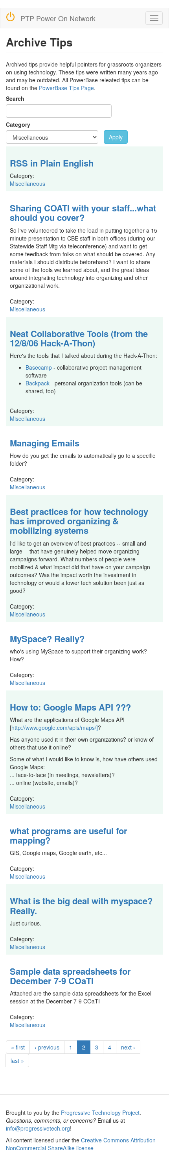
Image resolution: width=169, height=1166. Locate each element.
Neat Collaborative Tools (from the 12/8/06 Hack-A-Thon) (79, 338)
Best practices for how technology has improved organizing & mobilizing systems (79, 521)
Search (15, 98)
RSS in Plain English (52, 163)
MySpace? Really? (47, 638)
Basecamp (39, 367)
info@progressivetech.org (38, 1128)
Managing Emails (44, 443)
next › (128, 1047)
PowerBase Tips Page (66, 88)
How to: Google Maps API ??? (70, 707)
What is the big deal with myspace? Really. (81, 905)
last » (17, 1060)
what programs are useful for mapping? (68, 835)
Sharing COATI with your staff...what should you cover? (83, 213)
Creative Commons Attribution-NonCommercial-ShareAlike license (82, 1144)
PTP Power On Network (58, 18)
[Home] (10, 16)
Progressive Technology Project (100, 1112)
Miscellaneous (27, 183)
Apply (116, 137)
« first (18, 1047)
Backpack (38, 383)
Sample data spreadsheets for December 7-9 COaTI (70, 976)
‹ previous (47, 1047)
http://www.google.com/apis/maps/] (54, 727)
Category (18, 124)
